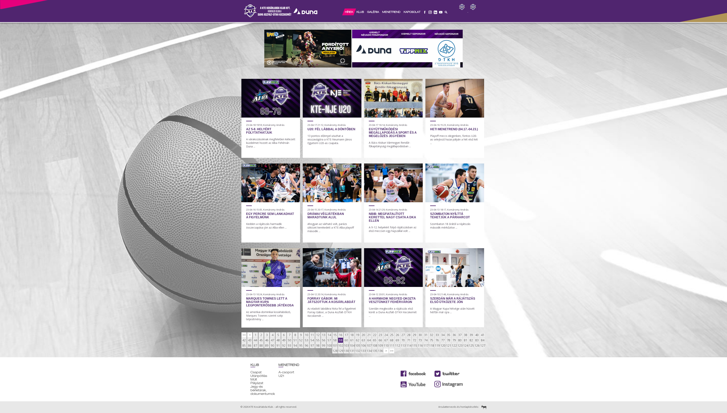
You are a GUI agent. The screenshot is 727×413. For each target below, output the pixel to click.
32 (431, 335)
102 (340, 345)
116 (420, 345)
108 (374, 345)
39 (471, 335)
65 (374, 340)
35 (448, 335)
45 (261, 340)
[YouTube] (440, 12)
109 (380, 345)
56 (323, 340)
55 (318, 340)
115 (414, 345)
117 (425, 345)
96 (306, 345)
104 (351, 345)
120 (442, 345)
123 (459, 345)
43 (249, 340)
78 (448, 340)
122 (454, 345)
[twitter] (435, 12)
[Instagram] (430, 12)
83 (477, 340)
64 (369, 340)
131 (351, 351)
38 (465, 335)
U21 (281, 376)
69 (397, 340)
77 (443, 340)
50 (289, 340)
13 (323, 335)
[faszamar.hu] (483, 407)
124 (465, 345)
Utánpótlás (258, 376)
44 (255, 340)
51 (295, 340)
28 (408, 335)
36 (454, 335)
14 (329, 335)
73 (420, 340)
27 (403, 335)
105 (357, 345)
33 (437, 335)
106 (363, 345)
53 (306, 340)
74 (425, 340)
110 (386, 345)
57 (329, 340)
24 (386, 335)
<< (244, 335)
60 (346, 340)
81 (465, 340)
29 (414, 335)
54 (312, 340)
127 (482, 345)
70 (403, 340)
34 (443, 335)
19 (357, 335)
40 (477, 335)
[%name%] (270, 116)
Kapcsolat (412, 11)
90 (272, 345)
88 (261, 345)
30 (420, 335)
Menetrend (391, 11)
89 (266, 345)
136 (380, 351)
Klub (360, 11)
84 (482, 340)
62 (357, 340)
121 (448, 345)
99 (323, 345)
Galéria (373, 11)
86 (249, 345)
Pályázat (256, 383)
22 (374, 335)
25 (391, 335)
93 (289, 345)
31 (425, 335)
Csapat (256, 372)
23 (380, 335)
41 (482, 335)
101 (334, 345)
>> (391, 351)
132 (357, 351)
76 (437, 340)
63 (363, 340)
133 (363, 351)
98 (318, 345)
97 (312, 345)
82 (471, 340)
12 (318, 335)
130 (346, 351)
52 (301, 340)
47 (272, 340)
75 (431, 340)
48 (278, 340)
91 (278, 345)
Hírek (349, 11)
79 (454, 340)
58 (335, 340)
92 (283, 345)
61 (352, 340)
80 (460, 340)
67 (386, 340)
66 (380, 340)
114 (408, 345)
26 (397, 335)
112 (397, 345)
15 (335, 335)
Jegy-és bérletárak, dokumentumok (262, 390)
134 (369, 351)
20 (363, 335)
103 (346, 345)
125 (471, 345)
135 (374, 351)
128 (334, 351)
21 (369, 335)
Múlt (253, 379)
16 (340, 335)
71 (408, 340)
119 (437, 345)
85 (244, 345)
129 (340, 351)
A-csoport (286, 372)
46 (266, 340)
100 (329, 345)
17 (346, 335)
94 (295, 345)
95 (301, 345)
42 (244, 340)
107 (369, 345)
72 (414, 340)
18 (352, 335)
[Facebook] (425, 12)
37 (460, 335)
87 (255, 345)
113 (403, 345)
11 (312, 335)
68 (391, 340)
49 (283, 340)
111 (391, 345)
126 (476, 345)
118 (431, 345)
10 (306, 335)
